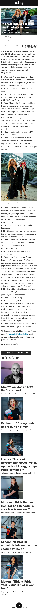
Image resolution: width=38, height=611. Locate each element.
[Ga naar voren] (19, 3)
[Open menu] (19, 605)
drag (28, 353)
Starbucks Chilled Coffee (18, 334)
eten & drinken (9, 353)
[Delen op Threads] (32, 46)
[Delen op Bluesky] (35, 46)
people (20, 353)
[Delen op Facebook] (22, 46)
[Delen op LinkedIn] (25, 46)
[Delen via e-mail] (28, 46)
